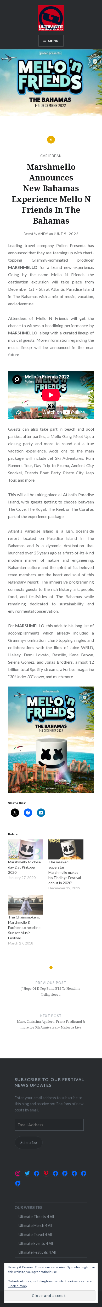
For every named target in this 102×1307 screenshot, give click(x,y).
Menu (53, 41)
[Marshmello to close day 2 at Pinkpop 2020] (25, 849)
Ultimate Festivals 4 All (37, 1252)
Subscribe (28, 1142)
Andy (43, 234)
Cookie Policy (17, 1286)
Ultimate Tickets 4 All (36, 1216)
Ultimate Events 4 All (36, 1243)
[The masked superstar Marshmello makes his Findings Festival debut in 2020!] (65, 849)
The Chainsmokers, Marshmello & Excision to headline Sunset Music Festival (24, 927)
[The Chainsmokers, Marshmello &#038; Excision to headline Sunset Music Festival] (25, 905)
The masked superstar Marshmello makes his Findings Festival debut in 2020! (64, 872)
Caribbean (51, 156)
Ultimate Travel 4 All (35, 1234)
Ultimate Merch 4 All (35, 1225)
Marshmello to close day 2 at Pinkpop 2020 (24, 867)
